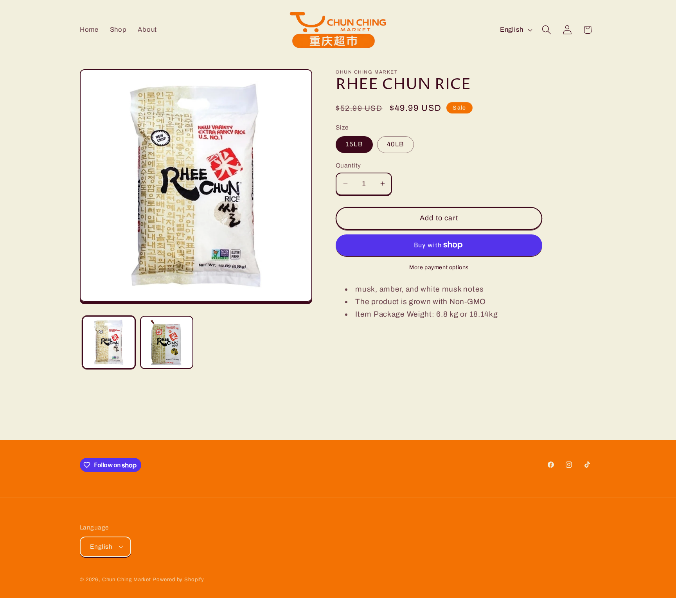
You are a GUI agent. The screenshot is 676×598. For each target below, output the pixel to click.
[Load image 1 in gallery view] (108, 342)
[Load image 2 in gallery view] (166, 342)
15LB (354, 144)
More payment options (439, 267)
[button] (546, 30)
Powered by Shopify (178, 579)
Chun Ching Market (127, 579)
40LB (396, 144)
